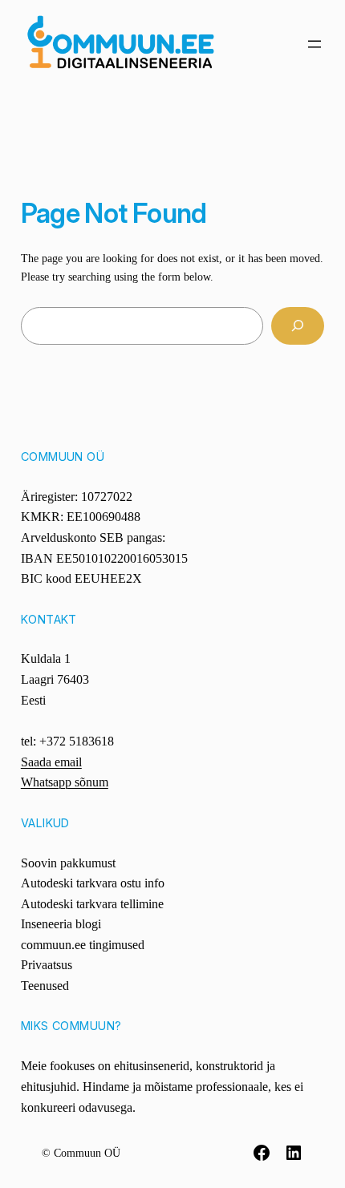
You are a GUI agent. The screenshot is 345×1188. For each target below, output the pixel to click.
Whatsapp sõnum (64, 782)
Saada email (51, 762)
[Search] (298, 326)
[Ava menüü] (314, 44)
